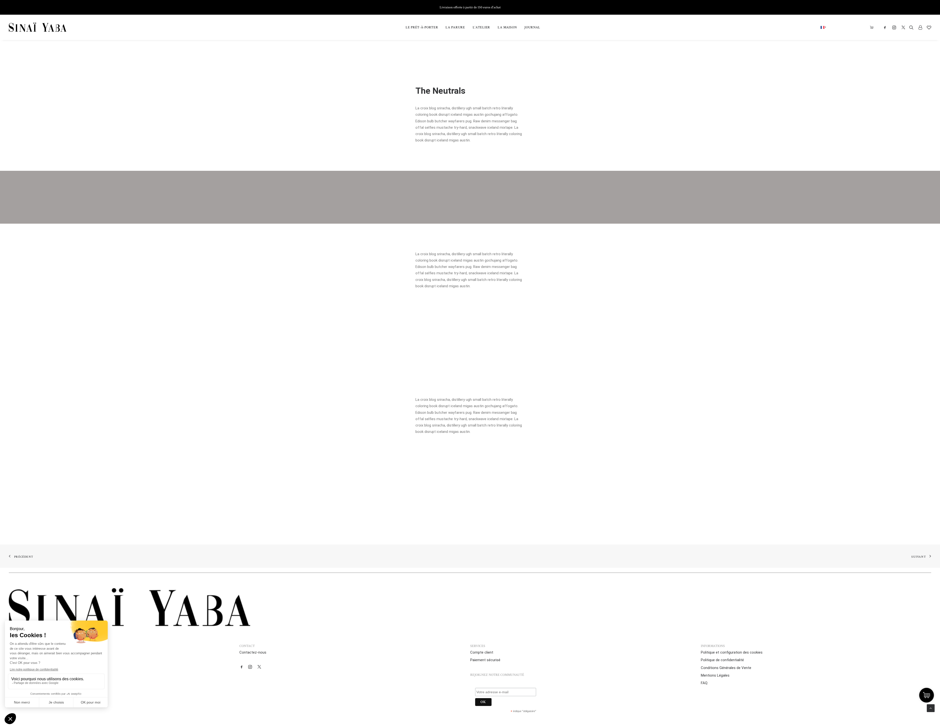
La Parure (455, 27)
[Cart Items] (873, 27)
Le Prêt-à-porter (422, 27)
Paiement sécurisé (485, 660)
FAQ (704, 683)
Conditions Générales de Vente (726, 668)
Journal (532, 27)
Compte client (481, 652)
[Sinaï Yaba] (37, 27)
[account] (920, 27)
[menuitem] (421, 27)
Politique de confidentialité (722, 660)
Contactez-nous (252, 652)
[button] (886, 27)
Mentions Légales (715, 675)
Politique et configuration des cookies (732, 652)
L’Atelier (481, 27)
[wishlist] (928, 27)
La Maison (507, 27)
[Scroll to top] (931, 708)
